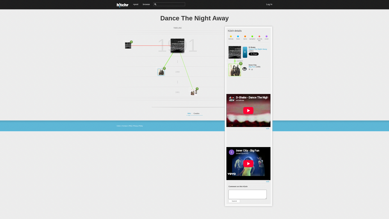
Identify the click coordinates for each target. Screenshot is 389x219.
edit (267, 128)
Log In (269, 4)
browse (146, 4)
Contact (124, 126)
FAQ (130, 126)
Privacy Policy (138, 126)
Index (119, 126)
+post (135, 4)
